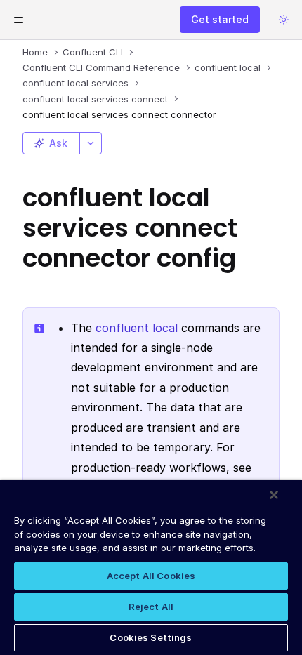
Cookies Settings (151, 637)
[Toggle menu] (18, 19)
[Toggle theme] (283, 19)
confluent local (137, 328)
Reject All (151, 606)
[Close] (274, 495)
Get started (220, 19)
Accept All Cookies (151, 575)
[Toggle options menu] (90, 143)
